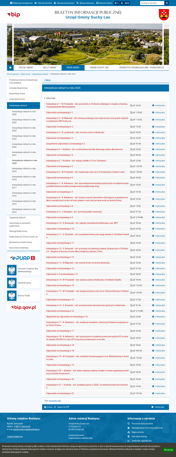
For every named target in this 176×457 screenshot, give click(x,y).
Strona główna (13, 74)
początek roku (55, 401)
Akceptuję (168, 450)
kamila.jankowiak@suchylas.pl (26, 429)
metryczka (160, 105)
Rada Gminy (25, 74)
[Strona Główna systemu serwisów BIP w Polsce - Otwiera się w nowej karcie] (13, 15)
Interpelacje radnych (40, 74)
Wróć (48, 80)
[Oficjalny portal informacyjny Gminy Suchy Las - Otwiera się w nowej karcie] (164, 14)
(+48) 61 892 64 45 (22, 426)
